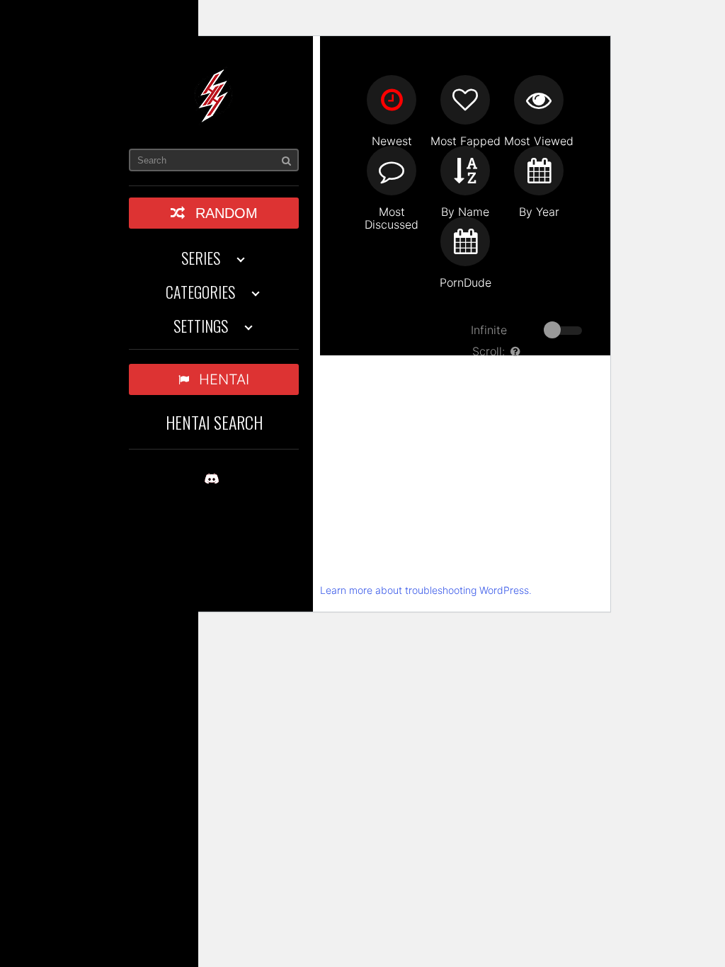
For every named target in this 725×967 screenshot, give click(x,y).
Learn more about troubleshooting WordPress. (426, 590)
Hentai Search (214, 422)
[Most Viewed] (539, 100)
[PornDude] (465, 241)
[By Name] (465, 170)
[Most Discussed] (391, 170)
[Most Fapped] (465, 100)
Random (226, 213)
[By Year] (539, 170)
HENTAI (224, 379)
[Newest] (391, 100)
